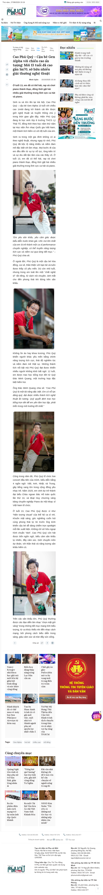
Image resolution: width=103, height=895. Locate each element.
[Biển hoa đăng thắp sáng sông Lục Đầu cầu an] (30, 659)
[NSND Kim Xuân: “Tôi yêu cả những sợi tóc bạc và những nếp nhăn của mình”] (47, 795)
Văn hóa (38, 49)
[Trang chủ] (2, 19)
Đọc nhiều (67, 48)
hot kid (27, 742)
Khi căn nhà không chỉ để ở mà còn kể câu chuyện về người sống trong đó (47, 777)
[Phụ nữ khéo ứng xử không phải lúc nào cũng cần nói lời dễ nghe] (66, 97)
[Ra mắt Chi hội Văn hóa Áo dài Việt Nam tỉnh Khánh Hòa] (30, 795)
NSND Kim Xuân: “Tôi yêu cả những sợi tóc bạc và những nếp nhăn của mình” (46, 813)
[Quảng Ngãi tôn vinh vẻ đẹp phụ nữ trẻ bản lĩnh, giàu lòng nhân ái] (13, 761)
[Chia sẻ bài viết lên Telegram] (7, 75)
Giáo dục (27, 49)
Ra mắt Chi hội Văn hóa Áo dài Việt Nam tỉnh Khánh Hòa (30, 809)
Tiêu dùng (52, 49)
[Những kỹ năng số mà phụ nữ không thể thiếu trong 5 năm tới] (66, 70)
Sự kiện (4, 22)
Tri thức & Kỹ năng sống (80, 22)
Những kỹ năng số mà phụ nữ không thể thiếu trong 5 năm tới (83, 71)
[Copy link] (7, 65)
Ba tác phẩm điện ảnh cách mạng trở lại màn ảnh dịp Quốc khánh (13, 811)
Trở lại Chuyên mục (15, 643)
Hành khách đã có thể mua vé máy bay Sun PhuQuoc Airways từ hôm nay (13, 715)
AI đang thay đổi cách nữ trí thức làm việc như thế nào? (82, 84)
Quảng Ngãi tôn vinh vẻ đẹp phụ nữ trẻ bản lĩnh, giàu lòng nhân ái (13, 777)
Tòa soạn (71, 840)
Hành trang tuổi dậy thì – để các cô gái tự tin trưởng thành (84, 57)
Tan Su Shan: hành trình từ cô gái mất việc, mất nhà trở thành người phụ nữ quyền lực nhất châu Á (30, 719)
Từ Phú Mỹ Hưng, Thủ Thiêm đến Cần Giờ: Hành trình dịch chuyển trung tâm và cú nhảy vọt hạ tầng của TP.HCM (47, 720)
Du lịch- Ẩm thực (45, 49)
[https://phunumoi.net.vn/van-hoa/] (7, 85)
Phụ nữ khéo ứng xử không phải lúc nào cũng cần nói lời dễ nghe (84, 98)
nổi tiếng (47, 742)
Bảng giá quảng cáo (75, 2)
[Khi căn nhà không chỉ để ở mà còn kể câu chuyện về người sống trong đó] (47, 761)
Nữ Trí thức (16, 22)
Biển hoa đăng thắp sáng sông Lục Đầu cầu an (29, 672)
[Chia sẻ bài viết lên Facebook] (7, 70)
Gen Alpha (17, 742)
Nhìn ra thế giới (59, 22)
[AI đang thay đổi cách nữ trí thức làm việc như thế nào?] (66, 83)
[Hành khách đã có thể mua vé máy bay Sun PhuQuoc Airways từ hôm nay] (13, 698)
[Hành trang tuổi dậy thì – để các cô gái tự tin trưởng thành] (66, 56)
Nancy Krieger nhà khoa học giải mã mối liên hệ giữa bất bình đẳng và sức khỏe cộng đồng (13, 678)
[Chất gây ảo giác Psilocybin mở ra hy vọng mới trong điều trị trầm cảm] (47, 659)
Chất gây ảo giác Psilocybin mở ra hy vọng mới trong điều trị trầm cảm (47, 677)
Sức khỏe (33, 49)
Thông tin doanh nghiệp (36, 840)
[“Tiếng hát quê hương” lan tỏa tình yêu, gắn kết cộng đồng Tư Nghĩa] (30, 761)
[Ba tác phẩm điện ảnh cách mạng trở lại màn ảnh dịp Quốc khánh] (13, 795)
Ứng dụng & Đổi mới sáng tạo (37, 22)
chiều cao (37, 742)
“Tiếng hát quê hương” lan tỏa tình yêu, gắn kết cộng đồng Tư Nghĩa (30, 776)
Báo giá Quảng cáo (55, 840)
